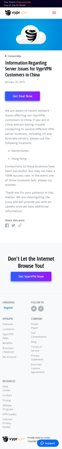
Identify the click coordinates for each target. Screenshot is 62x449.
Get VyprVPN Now (31, 276)
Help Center (7, 388)
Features (8, 324)
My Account (9, 357)
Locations (8, 329)
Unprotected (23, 2)
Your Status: (10, 2)
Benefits (7, 343)
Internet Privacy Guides (7, 423)
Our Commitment (38, 334)
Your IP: (7, 5)
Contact (7, 395)
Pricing (7, 400)
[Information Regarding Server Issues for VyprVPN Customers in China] (31, 34)
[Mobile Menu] (54, 12)
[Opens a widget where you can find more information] (48, 443)
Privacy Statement (37, 357)
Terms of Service (36, 348)
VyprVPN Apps (8, 336)
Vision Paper (34, 326)
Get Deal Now (22, 96)
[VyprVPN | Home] (16, 13)
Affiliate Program (8, 407)
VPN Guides (10, 414)
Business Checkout (8, 350)
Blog (34, 342)
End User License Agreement (37, 368)
